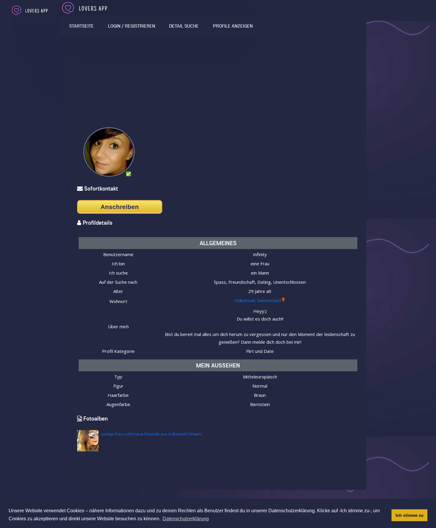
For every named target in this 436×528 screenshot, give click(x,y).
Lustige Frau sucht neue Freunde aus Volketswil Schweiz (151, 434)
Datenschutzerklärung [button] (186, 518)
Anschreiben (120, 206)
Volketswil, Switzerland (257, 300)
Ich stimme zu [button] (410, 515)
